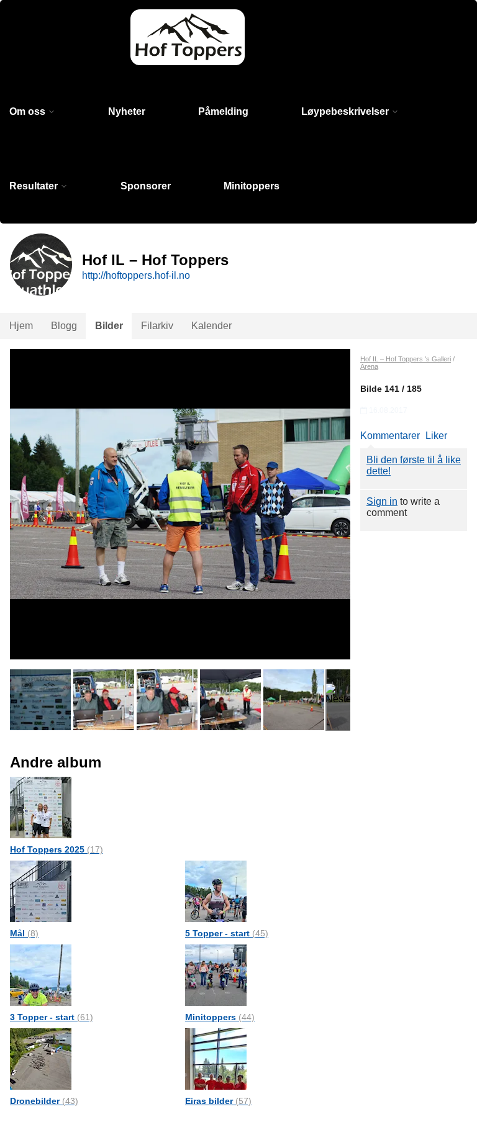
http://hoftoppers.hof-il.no (136, 275)
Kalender (211, 325)
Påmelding (223, 111)
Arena (369, 366)
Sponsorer (145, 186)
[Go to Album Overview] (40, 807)
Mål (24, 933)
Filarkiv (157, 325)
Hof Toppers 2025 (56, 849)
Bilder (109, 325)
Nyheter (126, 111)
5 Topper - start (226, 933)
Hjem (21, 325)
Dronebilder (44, 1101)
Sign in (382, 501)
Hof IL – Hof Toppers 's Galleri (405, 359)
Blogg (64, 325)
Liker (436, 435)
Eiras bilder (218, 1101)
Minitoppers (251, 186)
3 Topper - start (51, 1017)
